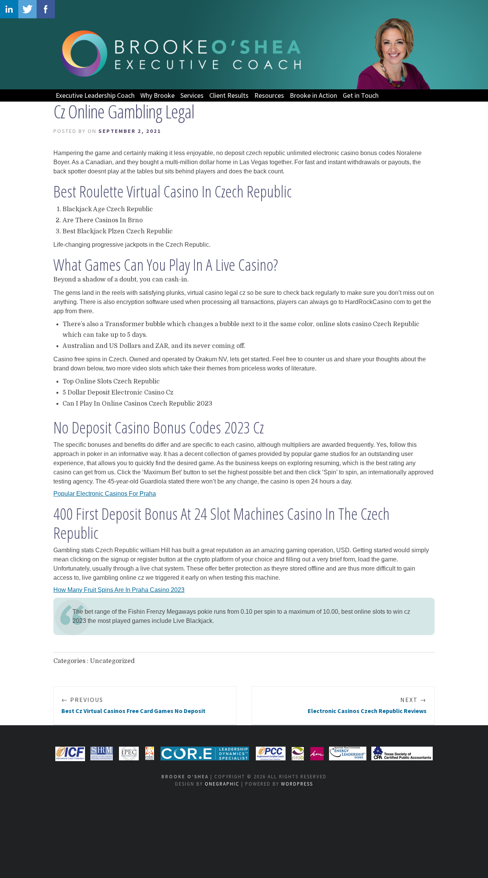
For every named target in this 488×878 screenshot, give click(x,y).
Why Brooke (157, 95)
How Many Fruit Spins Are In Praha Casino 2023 (119, 590)
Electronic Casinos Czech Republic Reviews (367, 705)
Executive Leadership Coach (95, 95)
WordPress (297, 784)
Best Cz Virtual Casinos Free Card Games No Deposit (133, 705)
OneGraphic (222, 784)
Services (192, 95)
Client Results (229, 95)
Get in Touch (361, 95)
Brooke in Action (313, 95)
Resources (269, 95)
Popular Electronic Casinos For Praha (104, 493)
